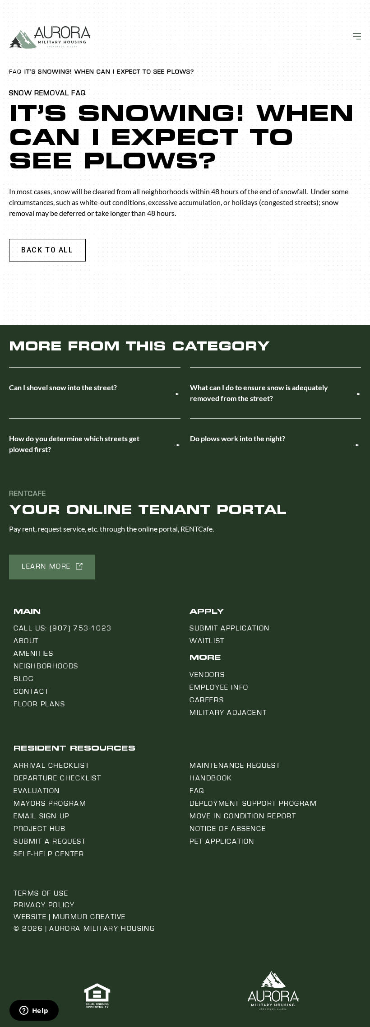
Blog (23, 678)
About (26, 640)
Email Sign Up (41, 816)
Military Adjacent (228, 712)
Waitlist (207, 640)
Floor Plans (39, 704)
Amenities (33, 653)
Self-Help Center (49, 854)
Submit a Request (50, 841)
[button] (47, 250)
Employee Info (219, 687)
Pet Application (222, 841)
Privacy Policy (44, 905)
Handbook (211, 778)
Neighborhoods (46, 666)
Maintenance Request (235, 765)
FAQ (15, 72)
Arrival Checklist (51, 765)
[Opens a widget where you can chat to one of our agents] (34, 1011)
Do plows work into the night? (237, 438)
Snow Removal (39, 93)
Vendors (207, 674)
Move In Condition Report (243, 816)
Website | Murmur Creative (70, 916)
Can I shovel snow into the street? (63, 387)
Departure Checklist (57, 778)
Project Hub (40, 828)
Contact (31, 691)
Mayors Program (50, 803)
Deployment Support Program (253, 803)
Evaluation (37, 790)
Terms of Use (41, 893)
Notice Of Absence (228, 828)
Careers (207, 700)
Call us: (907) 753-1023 (63, 628)
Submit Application (230, 628)
